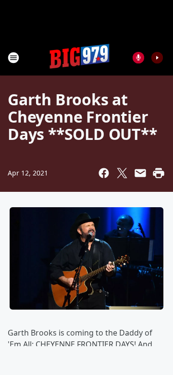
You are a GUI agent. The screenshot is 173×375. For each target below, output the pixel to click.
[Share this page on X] (122, 173)
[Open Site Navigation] (13, 57)
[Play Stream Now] (157, 57)
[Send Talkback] (138, 57)
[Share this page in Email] (140, 173)
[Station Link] (79, 57)
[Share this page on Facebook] (104, 173)
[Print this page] (158, 173)
